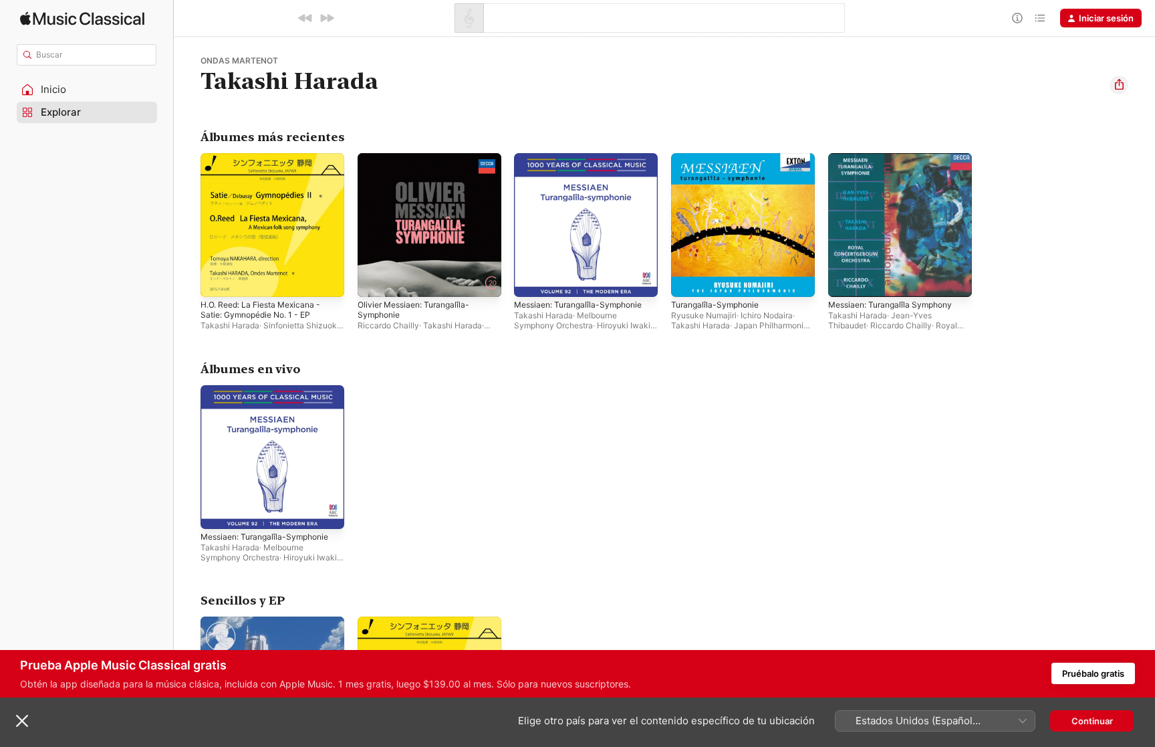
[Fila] (1040, 18)
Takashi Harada (230, 325)
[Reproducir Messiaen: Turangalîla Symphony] (845, 280)
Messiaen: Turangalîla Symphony (896, 158)
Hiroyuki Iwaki (623, 325)
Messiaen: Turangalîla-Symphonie (584, 158)
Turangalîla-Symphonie (718, 158)
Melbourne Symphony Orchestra (565, 320)
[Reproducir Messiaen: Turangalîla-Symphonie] (531, 280)
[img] (82, 18)
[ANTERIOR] (305, 18)
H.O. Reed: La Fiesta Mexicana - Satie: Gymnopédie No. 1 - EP (267, 164)
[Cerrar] (22, 721)
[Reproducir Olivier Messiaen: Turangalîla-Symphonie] (374, 280)
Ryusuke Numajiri (704, 315)
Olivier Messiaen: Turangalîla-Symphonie (419, 164)
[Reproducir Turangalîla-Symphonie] (688, 280)
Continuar (1092, 721)
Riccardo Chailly (388, 325)
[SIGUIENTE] (327, 18)
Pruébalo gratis (1093, 673)
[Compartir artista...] (1119, 85)
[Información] (1017, 18)
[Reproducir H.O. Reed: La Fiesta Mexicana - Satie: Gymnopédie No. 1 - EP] (217, 280)
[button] (86, 90)
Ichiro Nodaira (767, 315)
